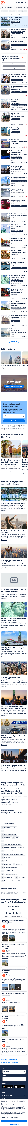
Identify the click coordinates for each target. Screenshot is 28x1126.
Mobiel (4, 1083)
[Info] (19, 14)
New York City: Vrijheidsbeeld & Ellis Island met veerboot (13, 945)
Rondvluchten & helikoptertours (10, 799)
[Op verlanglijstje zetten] (8, 18)
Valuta (4, 1075)
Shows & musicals (6, 804)
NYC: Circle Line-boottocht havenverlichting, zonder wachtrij (13, 969)
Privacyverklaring (14, 429)
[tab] (9, 823)
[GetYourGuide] (3, 3)
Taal (3, 1068)
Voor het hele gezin (7, 801)
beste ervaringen (7, 893)
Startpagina (4, 1059)
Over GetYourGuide (7, 1095)
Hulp (3, 1092)
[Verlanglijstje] (15, 3)
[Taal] (22, 3)
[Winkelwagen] (19, 3)
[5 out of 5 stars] (14, 924)
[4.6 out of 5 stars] (14, 913)
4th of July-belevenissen (8, 797)
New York (18, 892)
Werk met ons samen (7, 1099)
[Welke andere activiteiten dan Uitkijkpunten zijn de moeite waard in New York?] (25, 791)
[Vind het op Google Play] (7, 1087)
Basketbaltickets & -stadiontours (10, 802)
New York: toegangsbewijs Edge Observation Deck (13, 1040)
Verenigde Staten (13, 1059)
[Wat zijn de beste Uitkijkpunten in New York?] (25, 811)
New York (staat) (5, 1061)
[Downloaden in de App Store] (19, 1087)
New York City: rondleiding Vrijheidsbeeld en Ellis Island (13, 1015)
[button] (14, 22)
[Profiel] (25, 3)
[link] (14, 22)
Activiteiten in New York (17, 1061)
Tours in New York (5, 1062)
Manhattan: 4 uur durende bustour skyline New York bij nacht (13, 921)
